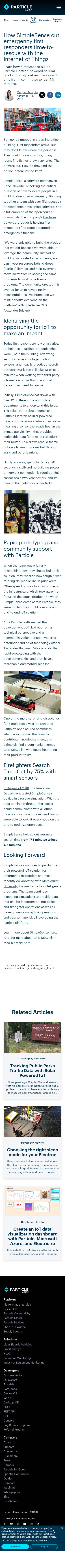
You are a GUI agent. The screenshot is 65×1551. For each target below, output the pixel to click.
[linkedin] (58, 95)
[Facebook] (24, 1524)
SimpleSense (13, 180)
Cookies (34, 1511)
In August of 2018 (16, 788)
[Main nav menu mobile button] (59, 7)
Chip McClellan (14, 749)
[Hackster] (5, 1524)
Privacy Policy (20, 1512)
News (15, 20)
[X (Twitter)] (18, 1524)
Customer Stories (57, 20)
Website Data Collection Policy (41, 1536)
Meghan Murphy (27, 92)
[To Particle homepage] (18, 7)
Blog (6, 20)
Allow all (15, 1546)
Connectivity (45, 20)
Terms (7, 1512)
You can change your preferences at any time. (24, 1540)
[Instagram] (31, 1524)
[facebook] (50, 95)
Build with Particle (33, 20)
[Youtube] (11, 1524)
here (53, 932)
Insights (24, 20)
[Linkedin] (38, 1524)
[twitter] (42, 95)
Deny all (44, 1546)
